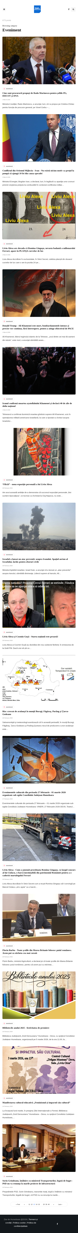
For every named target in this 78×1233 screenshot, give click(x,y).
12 (31, 1204)
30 (46, 1204)
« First (18, 1204)
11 (29, 1204)
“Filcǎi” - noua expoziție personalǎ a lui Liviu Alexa (27, 484)
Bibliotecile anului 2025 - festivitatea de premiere (25, 1028)
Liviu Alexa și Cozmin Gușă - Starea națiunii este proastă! (30, 636)
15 (39, 1204)
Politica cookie (19, 1223)
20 (44, 1204)
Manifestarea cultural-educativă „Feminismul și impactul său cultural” (36, 1102)
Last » (60, 1204)
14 (36, 1204)
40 (49, 1204)
